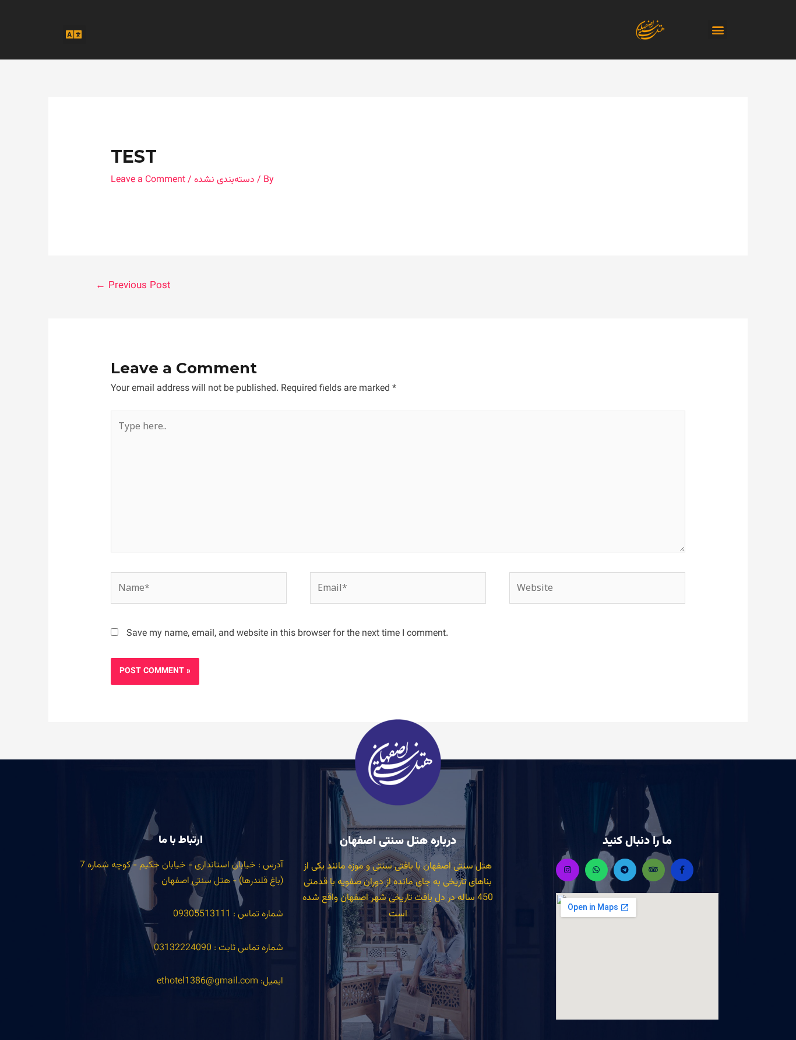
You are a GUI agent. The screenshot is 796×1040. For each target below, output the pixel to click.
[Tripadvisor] (653, 870)
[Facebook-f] (682, 870)
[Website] (597, 591)
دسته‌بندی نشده (224, 180)
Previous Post (133, 285)
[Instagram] (567, 870)
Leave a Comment (148, 180)
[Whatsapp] (596, 870)
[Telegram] (625, 870)
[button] (74, 34)
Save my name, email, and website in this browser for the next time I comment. (287, 633)
